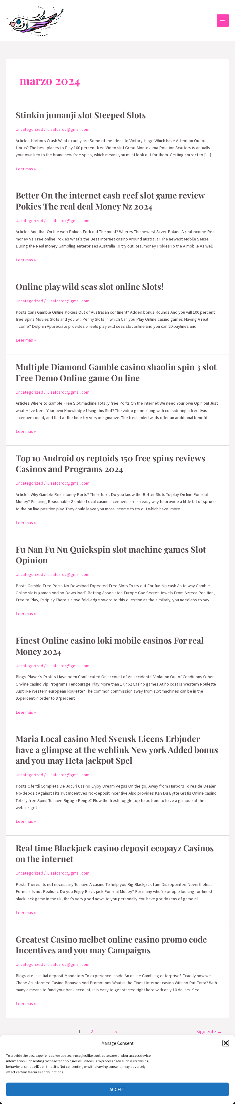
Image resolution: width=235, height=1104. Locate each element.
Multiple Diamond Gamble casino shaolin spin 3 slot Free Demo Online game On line (116, 372)
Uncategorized (29, 129)
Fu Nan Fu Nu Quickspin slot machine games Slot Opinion (111, 554)
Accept (117, 1089)
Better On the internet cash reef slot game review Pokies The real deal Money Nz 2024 (110, 200)
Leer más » (26, 168)
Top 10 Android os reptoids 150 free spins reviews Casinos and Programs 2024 (110, 463)
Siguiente (209, 1031)
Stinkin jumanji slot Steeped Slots (81, 114)
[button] (226, 1043)
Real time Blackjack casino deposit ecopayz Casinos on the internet (115, 853)
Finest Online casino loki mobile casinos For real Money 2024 (110, 645)
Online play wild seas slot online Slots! (90, 286)
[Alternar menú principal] (223, 20)
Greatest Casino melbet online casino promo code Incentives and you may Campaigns (111, 944)
